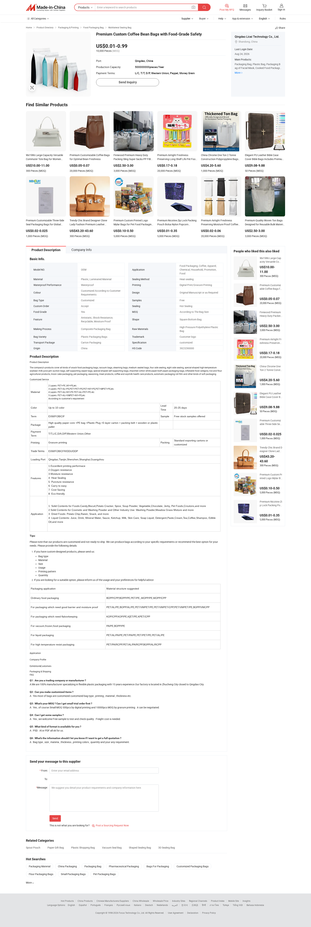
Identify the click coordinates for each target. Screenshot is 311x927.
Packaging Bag (92, 866)
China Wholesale (141, 900)
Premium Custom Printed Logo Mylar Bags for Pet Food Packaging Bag (271, 476)
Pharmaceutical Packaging (124, 866)
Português (96, 905)
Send (55, 818)
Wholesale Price (160, 900)
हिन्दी (204, 905)
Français (108, 905)
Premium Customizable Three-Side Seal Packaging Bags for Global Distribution (271, 422)
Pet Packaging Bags (104, 874)
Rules (283, 18)
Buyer (202, 18)
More (237, 72)
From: (44, 770)
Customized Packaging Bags (193, 866)
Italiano (137, 905)
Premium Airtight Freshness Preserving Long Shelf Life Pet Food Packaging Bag (270, 341)
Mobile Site (233, 900)
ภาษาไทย (214, 905)
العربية (175, 905)
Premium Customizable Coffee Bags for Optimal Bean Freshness (271, 287)
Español (83, 905)
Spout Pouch (33, 847)
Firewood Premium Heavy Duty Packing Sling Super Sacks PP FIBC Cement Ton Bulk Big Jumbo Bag (271, 314)
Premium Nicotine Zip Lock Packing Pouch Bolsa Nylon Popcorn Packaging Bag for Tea (271, 503)
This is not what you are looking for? (69, 825)
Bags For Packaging (158, 866)
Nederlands (162, 905)
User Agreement (175, 912)
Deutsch (149, 905)
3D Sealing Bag (166, 847)
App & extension (241, 18)
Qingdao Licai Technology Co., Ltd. (257, 37)
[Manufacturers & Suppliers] (45, 7)
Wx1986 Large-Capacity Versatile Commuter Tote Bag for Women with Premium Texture (271, 260)
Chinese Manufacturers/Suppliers (112, 900)
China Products (85, 900)
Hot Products (67, 900)
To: (46, 779)
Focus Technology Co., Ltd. (132, 912)
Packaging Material (39, 866)
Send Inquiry (128, 82)
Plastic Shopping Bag (83, 847)
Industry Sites (178, 900)
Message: (42, 787)
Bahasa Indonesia (255, 905)
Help (220, 18)
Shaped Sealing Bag (140, 847)
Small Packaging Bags (73, 874)
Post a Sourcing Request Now (110, 825)
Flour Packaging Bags (41, 874)
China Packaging (67, 866)
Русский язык (123, 905)
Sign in (281, 9)
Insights (246, 900)
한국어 (184, 905)
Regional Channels (198, 900)
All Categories (38, 18)
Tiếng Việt (238, 905)
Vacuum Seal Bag (112, 847)
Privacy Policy (209, 912)
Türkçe (226, 905)
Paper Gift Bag (56, 847)
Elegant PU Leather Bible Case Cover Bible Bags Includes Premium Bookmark (271, 395)
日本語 (195, 905)
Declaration (192, 912)
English (71, 905)
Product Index (217, 900)
